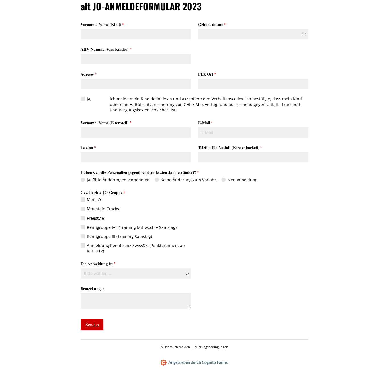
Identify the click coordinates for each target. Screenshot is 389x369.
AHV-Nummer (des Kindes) (116, 49)
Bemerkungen (93, 288)
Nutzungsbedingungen (211, 347)
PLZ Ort (217, 74)
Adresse (99, 74)
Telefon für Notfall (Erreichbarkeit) (240, 147)
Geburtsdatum (222, 24)
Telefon (98, 147)
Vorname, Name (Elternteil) (116, 123)
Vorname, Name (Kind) (113, 24)
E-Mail (216, 123)
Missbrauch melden (175, 347)
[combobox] (136, 273)
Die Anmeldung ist (108, 264)
